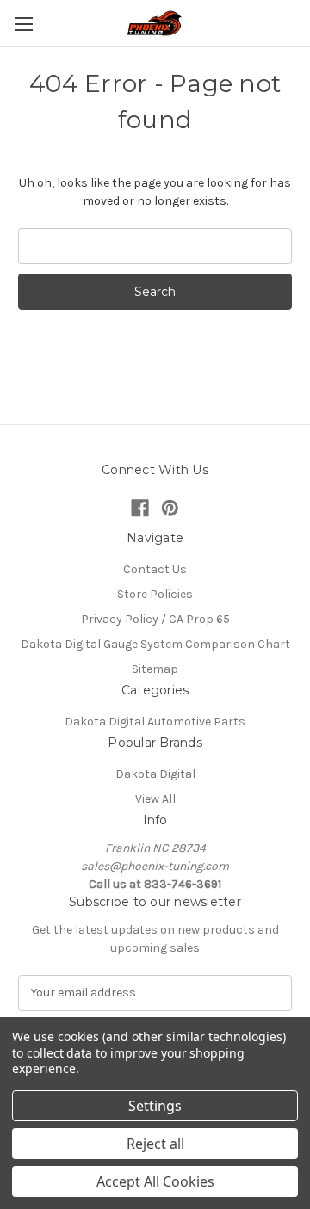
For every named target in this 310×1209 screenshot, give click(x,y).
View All (155, 799)
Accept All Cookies (155, 1181)
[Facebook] (140, 508)
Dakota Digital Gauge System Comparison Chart (155, 644)
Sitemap (155, 669)
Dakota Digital (155, 774)
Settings (155, 1105)
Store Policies (155, 594)
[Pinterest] (170, 508)
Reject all (155, 1143)
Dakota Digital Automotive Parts (155, 721)
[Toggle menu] (23, 23)
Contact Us (155, 569)
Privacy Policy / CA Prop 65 (155, 619)
